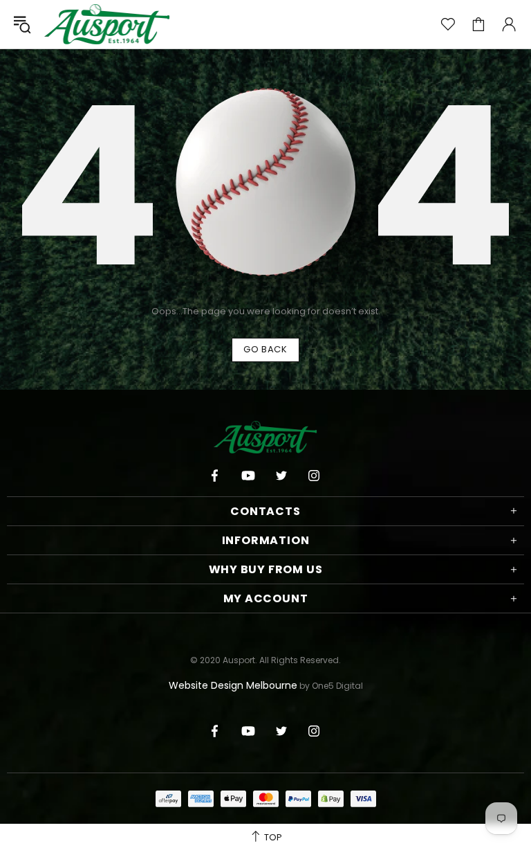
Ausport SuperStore (107, 24)
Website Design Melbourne (233, 685)
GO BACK (265, 349)
